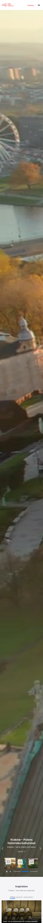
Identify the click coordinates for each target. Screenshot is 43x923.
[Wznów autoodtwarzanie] (10, 871)
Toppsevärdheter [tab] (28, 897)
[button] (40, 848)
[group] (10, 863)
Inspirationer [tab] (19, 897)
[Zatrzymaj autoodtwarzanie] (7, 871)
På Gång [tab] (12, 897)
